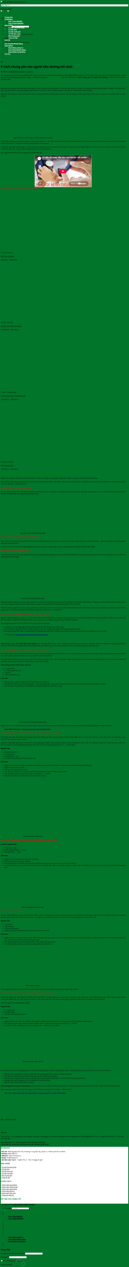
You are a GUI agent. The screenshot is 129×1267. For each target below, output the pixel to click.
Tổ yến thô (5, 1169)
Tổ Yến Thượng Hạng (16, 28)
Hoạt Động (9, 46)
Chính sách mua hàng (9, 1185)
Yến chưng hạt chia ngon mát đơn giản (36, 729)
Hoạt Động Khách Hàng (17, 50)
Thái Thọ (30, 72)
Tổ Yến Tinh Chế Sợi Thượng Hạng (13, 396)
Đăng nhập (20, 1261)
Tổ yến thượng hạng (9, 1167)
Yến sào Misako (54, 77)
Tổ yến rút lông (7, 1173)
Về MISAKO (9, 19)
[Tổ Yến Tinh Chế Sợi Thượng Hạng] (29, 387)
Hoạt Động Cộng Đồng (16, 52)
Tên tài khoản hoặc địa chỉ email (13, 1253)
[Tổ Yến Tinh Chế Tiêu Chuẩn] (29, 317)
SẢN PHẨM (9, 25)
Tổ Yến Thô (12, 30)
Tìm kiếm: (8, 1208)
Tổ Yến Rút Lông (14, 34)
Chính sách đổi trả (8, 1191)
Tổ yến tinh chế (7, 1171)
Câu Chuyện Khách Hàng (14, 44)
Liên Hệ (7, 40)
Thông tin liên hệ (8, 1195)
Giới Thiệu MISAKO (15, 21)
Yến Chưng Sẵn (14, 36)
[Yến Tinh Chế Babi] (29, 247)
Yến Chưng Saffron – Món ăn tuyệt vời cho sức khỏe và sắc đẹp (23, 1142)
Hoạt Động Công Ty (15, 48)
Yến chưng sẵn (7, 1175)
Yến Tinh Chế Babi (7, 256)
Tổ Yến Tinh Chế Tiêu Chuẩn (11, 326)
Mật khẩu (5, 1257)
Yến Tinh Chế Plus (7, 466)
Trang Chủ (9, 17)
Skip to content (6, 9)
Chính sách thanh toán (10, 1187)
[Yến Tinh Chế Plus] (29, 456)
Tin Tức (7, 54)
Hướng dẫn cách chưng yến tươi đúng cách (31, 635)
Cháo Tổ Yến (13, 38)
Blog (2, 61)
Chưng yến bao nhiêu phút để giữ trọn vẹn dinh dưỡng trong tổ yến (25, 1144)
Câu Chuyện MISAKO (16, 23)
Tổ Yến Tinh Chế (14, 32)
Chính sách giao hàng (9, 1189)
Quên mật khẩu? (6, 1264)
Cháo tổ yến (6, 1178)
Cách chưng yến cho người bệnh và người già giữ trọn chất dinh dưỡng (39, 1093)
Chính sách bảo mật (9, 1193)
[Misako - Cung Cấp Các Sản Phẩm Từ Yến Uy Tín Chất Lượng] (7, 11)
